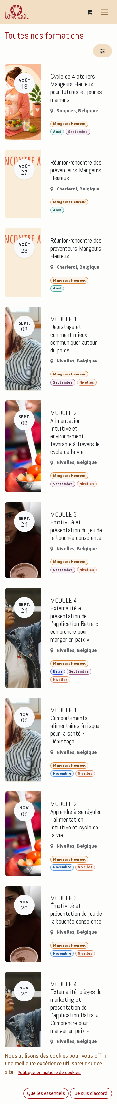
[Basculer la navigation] (104, 12)
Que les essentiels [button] (46, 1093)
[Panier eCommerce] (89, 12)
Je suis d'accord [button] (91, 1093)
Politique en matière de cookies (49, 1072)
